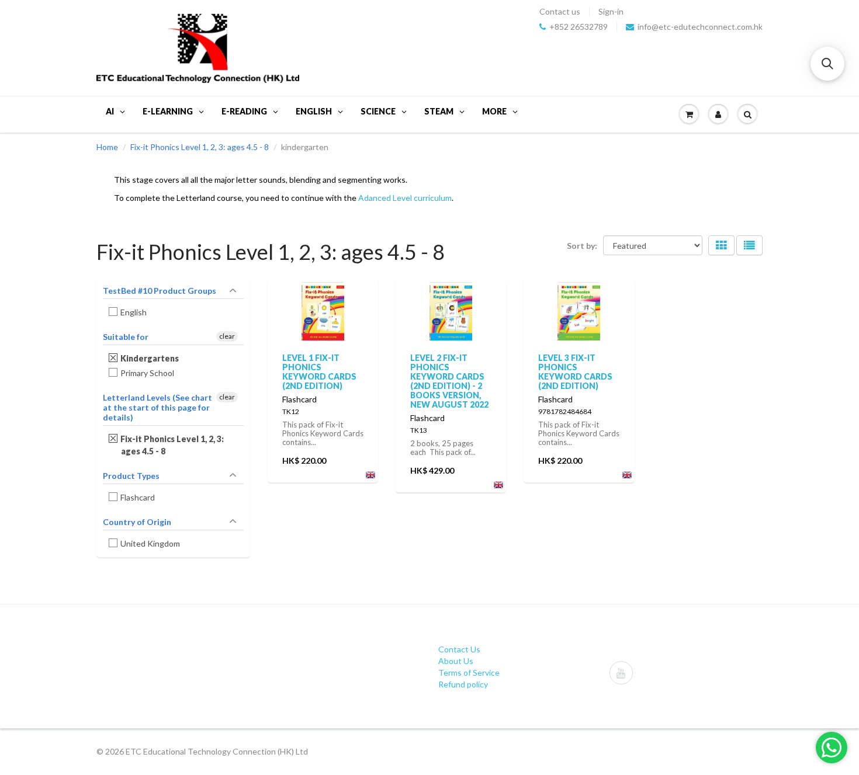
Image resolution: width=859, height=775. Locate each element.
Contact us (559, 11)
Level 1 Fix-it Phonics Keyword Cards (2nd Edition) (319, 372)
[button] (827, 64)
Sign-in (611, 11)
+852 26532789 (578, 27)
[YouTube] (621, 672)
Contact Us (459, 649)
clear (227, 336)
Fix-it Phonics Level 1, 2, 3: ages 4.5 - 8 (199, 147)
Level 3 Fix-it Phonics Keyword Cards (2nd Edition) (575, 372)
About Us (455, 661)
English (134, 312)
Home (107, 147)
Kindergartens (150, 358)
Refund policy (463, 684)
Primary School (147, 373)
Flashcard (138, 497)
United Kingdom (150, 543)
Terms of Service (469, 672)
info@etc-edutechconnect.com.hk (700, 27)
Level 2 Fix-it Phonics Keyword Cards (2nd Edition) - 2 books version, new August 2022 (449, 381)
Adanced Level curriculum (405, 198)
